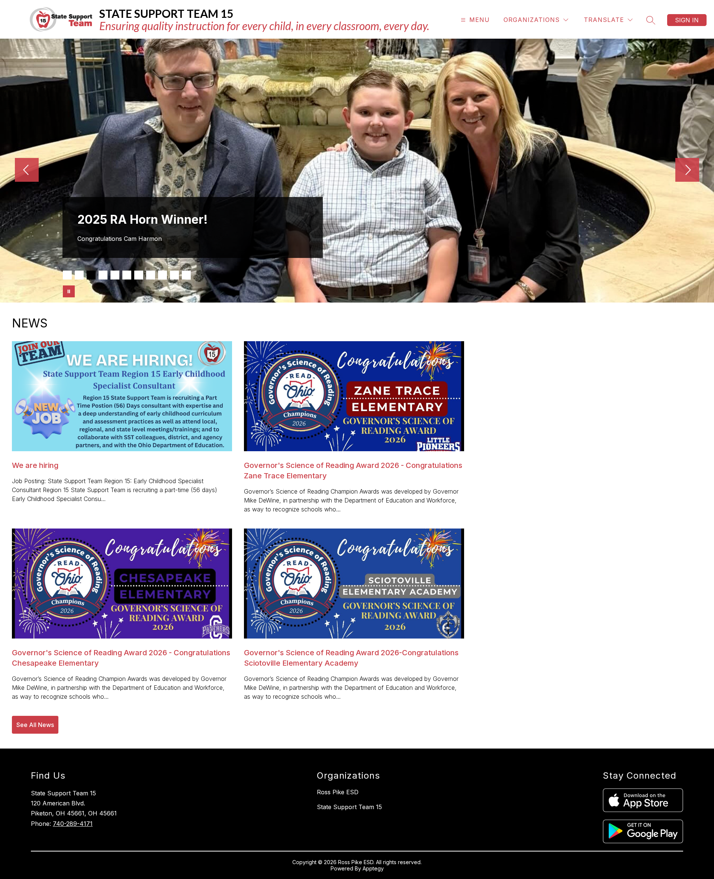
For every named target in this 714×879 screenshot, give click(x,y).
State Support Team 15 (349, 807)
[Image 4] (103, 275)
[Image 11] (186, 275)
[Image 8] (150, 275)
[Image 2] (79, 275)
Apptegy (373, 868)
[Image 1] (67, 275)
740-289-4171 (73, 823)
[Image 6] (126, 275)
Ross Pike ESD (337, 792)
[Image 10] (174, 275)
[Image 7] (138, 275)
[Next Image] (687, 170)
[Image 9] (162, 275)
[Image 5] (114, 275)
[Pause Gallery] (69, 291)
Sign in (687, 20)
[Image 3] (91, 275)
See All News (35, 724)
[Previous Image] (27, 170)
